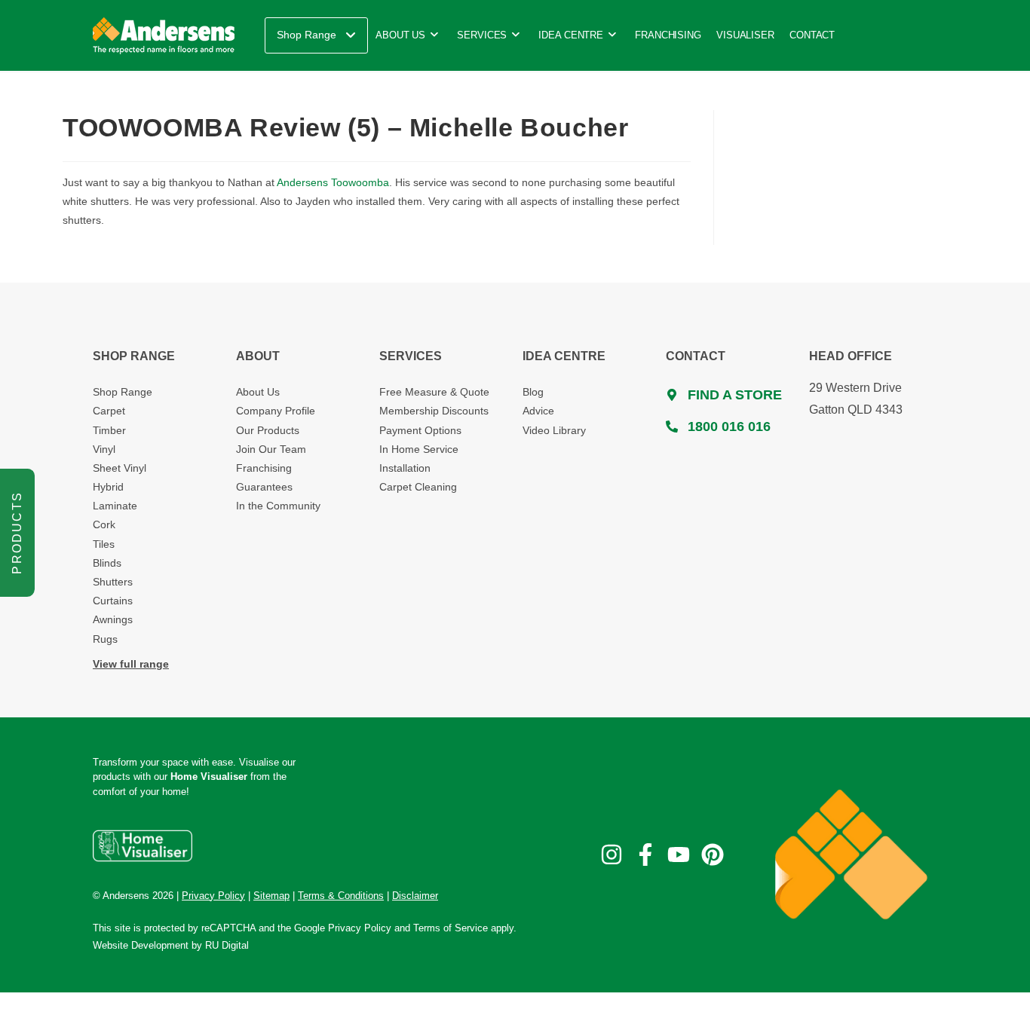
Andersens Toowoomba (333, 182)
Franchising (264, 468)
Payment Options (420, 430)
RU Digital (227, 945)
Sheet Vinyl (119, 468)
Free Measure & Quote (434, 392)
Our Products (267, 430)
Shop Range (122, 392)
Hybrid (108, 487)
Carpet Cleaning (418, 487)
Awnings (113, 619)
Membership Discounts (434, 411)
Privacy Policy (359, 928)
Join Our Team (271, 449)
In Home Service (418, 449)
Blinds (107, 563)
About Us (258, 392)
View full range (131, 664)
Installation (405, 468)
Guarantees (264, 487)
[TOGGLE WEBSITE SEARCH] (859, 35)
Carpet (109, 411)
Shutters (113, 582)
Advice (538, 411)
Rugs (105, 639)
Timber (109, 430)
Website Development (141, 945)
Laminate (115, 506)
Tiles (104, 544)
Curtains (113, 601)
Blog (533, 392)
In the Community (278, 506)
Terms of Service (450, 928)
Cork (104, 524)
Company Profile (275, 411)
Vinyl (104, 449)
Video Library (554, 430)
